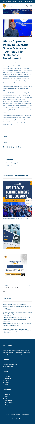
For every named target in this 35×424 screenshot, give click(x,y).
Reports (7, 380)
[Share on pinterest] (10, 147)
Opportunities (8, 400)
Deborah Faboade (20, 62)
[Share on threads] (8, 147)
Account (20, 1)
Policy (5, 142)
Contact (14, 1)
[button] (26, 1)
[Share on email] (20, 147)
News (12, 62)
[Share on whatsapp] (14, 147)
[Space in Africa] (7, 6)
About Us (5, 1)
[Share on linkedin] (12, 147)
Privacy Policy (9, 402)
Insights (7, 382)
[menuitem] (5, 1)
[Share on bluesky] (16, 147)
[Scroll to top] (32, 421)
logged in (15, 163)
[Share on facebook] (3, 147)
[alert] (17, 292)
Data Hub (7, 376)
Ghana (5, 136)
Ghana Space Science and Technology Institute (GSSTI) (16, 139)
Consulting (8, 378)
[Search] (26, 6)
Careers (9, 1)
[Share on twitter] (5, 147)
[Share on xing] (18, 147)
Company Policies (10, 405)
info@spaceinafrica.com (10, 364)
